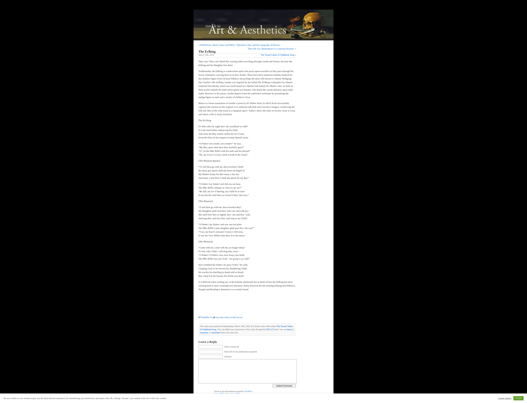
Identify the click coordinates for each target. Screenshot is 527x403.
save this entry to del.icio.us (229, 317)
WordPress (248, 391)
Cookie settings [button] (504, 398)
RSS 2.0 (270, 329)
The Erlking (207, 51)
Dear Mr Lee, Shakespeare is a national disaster (271, 48)
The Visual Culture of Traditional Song (277, 55)
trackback (216, 332)
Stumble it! (206, 317)
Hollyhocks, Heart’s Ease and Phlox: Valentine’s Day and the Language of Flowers (240, 45)
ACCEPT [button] (518, 398)
